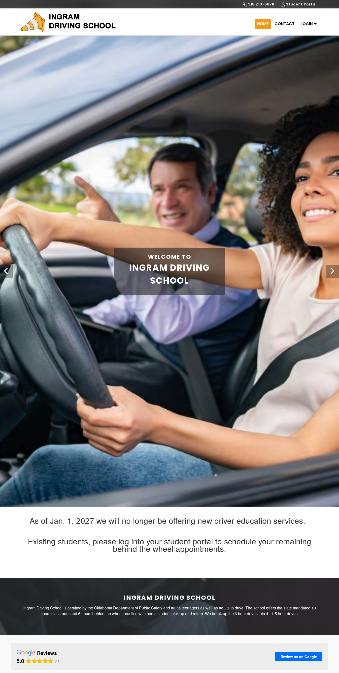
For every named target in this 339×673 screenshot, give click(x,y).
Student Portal (301, 4)
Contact (284, 24)
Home (263, 24)
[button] (332, 271)
